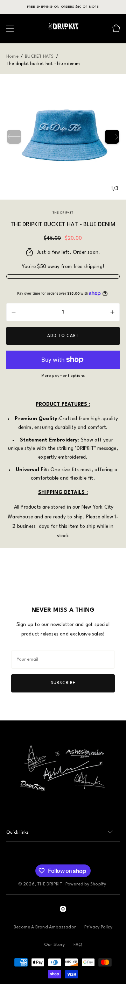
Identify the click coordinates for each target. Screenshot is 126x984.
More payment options (63, 376)
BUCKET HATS (39, 57)
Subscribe (63, 683)
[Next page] (112, 137)
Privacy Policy (98, 927)
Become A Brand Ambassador (45, 927)
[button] (10, 28)
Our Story (54, 945)
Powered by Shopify (85, 884)
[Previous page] (14, 137)
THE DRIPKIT (49, 884)
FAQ (78, 945)
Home (13, 57)
